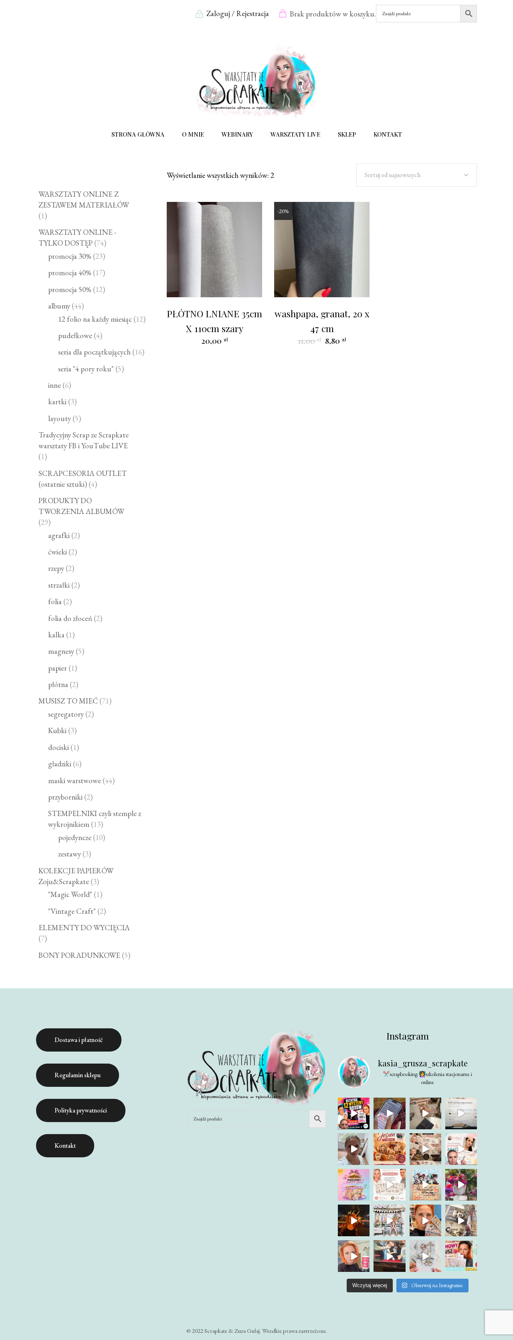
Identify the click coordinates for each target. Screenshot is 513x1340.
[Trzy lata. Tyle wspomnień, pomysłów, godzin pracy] (354, 1149)
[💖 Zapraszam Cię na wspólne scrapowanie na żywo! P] (461, 1256)
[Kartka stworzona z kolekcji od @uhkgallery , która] (389, 1220)
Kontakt (65, 1145)
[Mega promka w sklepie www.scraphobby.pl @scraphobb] (354, 1113)
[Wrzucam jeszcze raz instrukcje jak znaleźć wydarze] (389, 1113)
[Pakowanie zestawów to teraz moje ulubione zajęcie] (354, 1256)
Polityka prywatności (81, 1110)
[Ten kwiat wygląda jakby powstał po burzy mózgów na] (461, 1185)
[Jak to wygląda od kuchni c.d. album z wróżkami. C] (425, 1220)
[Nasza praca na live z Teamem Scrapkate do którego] (461, 1220)
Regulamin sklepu (78, 1075)
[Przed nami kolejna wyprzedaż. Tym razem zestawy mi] (425, 1149)
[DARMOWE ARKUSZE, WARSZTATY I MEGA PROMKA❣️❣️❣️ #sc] (389, 1185)
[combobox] (416, 175)
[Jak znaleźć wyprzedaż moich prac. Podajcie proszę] (461, 1113)
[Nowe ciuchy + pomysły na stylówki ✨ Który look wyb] (354, 1220)
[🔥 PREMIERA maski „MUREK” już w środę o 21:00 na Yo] (425, 1185)
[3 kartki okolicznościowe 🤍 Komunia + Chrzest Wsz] (425, 1256)
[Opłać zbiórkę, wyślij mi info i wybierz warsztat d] (461, 1149)
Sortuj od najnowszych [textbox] (392, 175)
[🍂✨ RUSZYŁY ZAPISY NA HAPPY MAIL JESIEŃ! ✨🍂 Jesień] (389, 1149)
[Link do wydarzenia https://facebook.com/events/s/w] (425, 1113)
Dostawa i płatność (79, 1040)
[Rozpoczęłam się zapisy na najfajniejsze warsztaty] (354, 1185)
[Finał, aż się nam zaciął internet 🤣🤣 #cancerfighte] (389, 1256)
